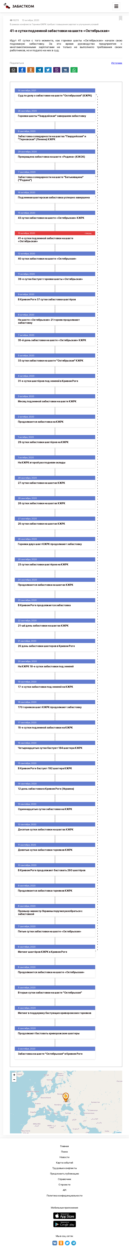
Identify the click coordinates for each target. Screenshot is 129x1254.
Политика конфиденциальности (64, 1195)
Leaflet (118, 1132)
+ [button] (14, 1075)
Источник (116, 62)
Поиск (64, 1151)
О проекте (64, 1184)
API (64, 1190)
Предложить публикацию (64, 1173)
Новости (64, 1157)
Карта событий (64, 1162)
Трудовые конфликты (64, 1168)
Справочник (64, 1179)
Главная (64, 1146)
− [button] (14, 1079)
